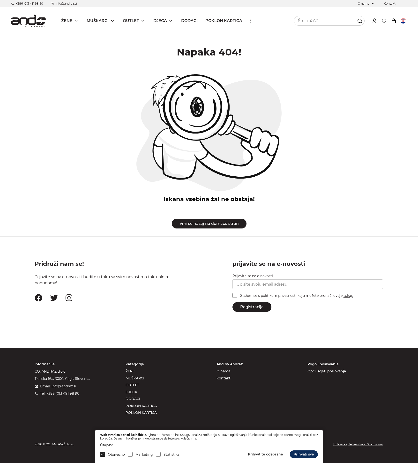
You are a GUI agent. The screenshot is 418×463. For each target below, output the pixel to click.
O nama (363, 3)
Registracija (252, 307)
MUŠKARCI (98, 20)
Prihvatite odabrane (265, 454)
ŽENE (66, 20)
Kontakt (390, 3)
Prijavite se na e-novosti (252, 276)
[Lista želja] (384, 21)
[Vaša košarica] (393, 21)
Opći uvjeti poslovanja (326, 371)
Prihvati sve (304, 454)
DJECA (160, 20)
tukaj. (348, 296)
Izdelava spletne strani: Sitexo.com (358, 444)
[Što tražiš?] (360, 21)
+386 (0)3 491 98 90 (29, 3)
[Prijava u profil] (374, 21)
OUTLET (131, 20)
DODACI (189, 20)
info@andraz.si (66, 3)
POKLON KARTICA (223, 20)
